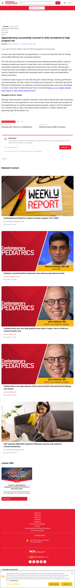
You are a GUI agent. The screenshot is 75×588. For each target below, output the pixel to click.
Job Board (37, 522)
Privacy (37, 526)
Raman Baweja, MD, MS (13, 276)
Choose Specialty (35, 8)
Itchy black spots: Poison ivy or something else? (16, 127)
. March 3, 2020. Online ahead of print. (20, 90)
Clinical (4, 159)
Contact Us (37, 517)
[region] (37, 579)
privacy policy (38, 151)
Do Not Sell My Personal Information (37, 528)
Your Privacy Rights (37, 530)
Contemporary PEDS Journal (9, 28)
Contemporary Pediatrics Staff (15, 221)
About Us (37, 513)
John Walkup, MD (11, 334)
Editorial (37, 520)
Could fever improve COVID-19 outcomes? (52, 127)
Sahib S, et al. (52, 88)
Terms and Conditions (37, 524)
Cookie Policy (14, 580)
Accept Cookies (54, 584)
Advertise (37, 515)
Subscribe (64, 147)
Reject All (67, 584)
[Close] (72, 574)
